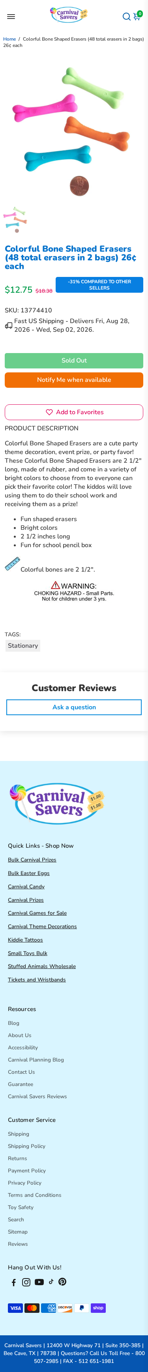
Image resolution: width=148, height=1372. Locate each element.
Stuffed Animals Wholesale (42, 966)
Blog (13, 1023)
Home (9, 39)
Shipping (18, 1134)
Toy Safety (21, 1207)
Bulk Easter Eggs (29, 873)
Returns (17, 1158)
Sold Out (74, 360)
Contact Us (21, 1072)
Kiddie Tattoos (25, 940)
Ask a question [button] (74, 707)
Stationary (23, 645)
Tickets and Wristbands (37, 979)
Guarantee (20, 1084)
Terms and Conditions (35, 1195)
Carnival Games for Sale (37, 913)
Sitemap (18, 1232)
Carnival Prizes (26, 900)
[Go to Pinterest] (62, 1284)
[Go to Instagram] (26, 1284)
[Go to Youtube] (39, 1284)
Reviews (18, 1244)
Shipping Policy (26, 1146)
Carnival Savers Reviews (37, 1096)
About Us (20, 1035)
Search (16, 1219)
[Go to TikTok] (51, 1284)
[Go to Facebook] (13, 1284)
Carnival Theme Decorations (42, 926)
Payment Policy (27, 1170)
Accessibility (23, 1047)
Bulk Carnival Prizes (32, 860)
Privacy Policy (24, 1183)
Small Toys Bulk (27, 953)
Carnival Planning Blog (36, 1060)
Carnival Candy (26, 886)
